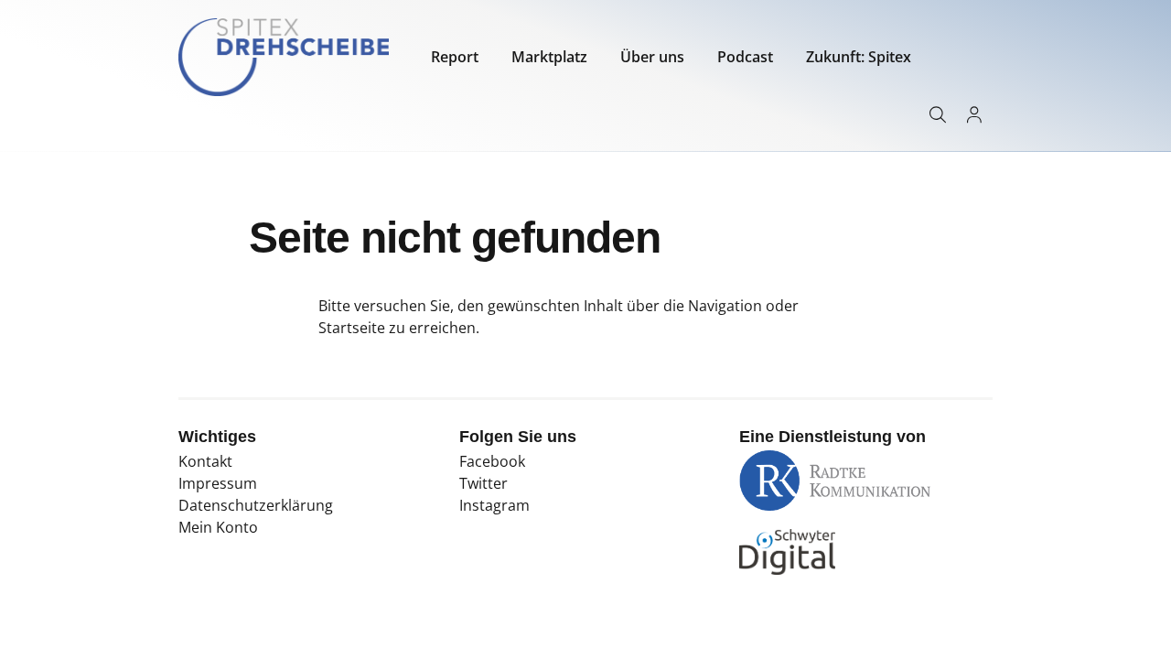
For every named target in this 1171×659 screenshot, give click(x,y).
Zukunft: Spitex (858, 57)
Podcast (745, 57)
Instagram (494, 505)
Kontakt (205, 461)
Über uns (652, 57)
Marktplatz (549, 57)
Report (454, 57)
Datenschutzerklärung (255, 505)
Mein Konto (218, 527)
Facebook (492, 461)
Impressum (217, 483)
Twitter (483, 483)
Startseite (351, 328)
